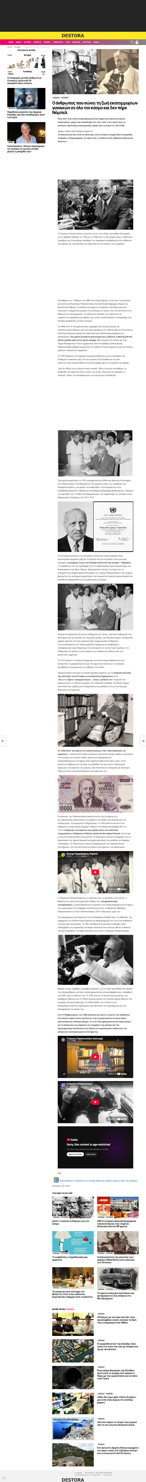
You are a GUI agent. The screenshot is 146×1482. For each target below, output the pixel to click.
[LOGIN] (137, 42)
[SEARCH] (132, 42)
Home (10, 42)
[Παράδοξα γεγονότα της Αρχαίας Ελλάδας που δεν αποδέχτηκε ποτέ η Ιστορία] (26, 98)
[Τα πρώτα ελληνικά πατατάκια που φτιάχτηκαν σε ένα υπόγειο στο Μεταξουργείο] (118, 1278)
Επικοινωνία (107, 1475)
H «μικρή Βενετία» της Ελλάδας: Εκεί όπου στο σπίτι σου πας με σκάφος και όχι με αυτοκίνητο (117, 1346)
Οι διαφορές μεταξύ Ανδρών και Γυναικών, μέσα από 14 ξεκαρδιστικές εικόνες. (24, 80)
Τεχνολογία (58, 42)
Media (18, 42)
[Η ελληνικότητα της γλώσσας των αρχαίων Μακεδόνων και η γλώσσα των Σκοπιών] (118, 1242)
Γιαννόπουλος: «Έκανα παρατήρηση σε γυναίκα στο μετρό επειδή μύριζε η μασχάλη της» (25, 148)
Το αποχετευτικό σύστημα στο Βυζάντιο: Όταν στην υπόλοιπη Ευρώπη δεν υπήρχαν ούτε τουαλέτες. (72, 1294)
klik (59, 1173)
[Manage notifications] (4, 1478)
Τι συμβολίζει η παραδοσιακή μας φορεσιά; (70, 1258)
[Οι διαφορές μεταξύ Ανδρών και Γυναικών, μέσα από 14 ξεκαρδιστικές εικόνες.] (26, 64)
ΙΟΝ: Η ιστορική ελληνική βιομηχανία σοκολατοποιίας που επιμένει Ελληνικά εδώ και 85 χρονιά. (116, 1223)
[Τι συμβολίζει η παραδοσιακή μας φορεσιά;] (73, 1242)
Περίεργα (37, 42)
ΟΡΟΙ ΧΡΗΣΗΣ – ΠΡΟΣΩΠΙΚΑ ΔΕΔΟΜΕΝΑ (98, 1473)
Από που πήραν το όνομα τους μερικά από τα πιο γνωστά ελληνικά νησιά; (117, 1423)
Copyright (78, 1473)
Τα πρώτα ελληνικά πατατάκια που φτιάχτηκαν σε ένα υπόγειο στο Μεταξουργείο (115, 1295)
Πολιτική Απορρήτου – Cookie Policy (88, 1475)
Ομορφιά (76, 42)
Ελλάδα (57, 1186)
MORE (96, 42)
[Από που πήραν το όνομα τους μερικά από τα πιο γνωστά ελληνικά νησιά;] (73, 1429)
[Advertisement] (73, 16)
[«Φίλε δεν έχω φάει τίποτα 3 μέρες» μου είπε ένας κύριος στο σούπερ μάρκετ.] (73, 1403)
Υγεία (67, 42)
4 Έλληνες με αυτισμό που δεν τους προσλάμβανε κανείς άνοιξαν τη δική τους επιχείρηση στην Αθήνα (116, 1319)
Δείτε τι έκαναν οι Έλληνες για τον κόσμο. (70, 1222)
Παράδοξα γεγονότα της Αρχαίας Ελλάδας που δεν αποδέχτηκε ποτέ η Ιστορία (26, 114)
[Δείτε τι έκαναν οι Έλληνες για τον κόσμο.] (73, 1207)
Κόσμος (47, 42)
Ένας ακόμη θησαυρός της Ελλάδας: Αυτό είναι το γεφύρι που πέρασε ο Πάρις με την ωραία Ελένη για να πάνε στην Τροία (117, 1374)
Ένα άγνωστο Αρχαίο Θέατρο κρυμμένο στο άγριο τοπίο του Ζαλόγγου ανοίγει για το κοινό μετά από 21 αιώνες (118, 1450)
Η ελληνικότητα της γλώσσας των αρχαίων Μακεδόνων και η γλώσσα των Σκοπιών (115, 1259)
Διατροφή (87, 42)
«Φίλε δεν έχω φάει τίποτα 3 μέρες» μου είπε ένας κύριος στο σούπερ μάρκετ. (116, 1399)
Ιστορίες (27, 42)
